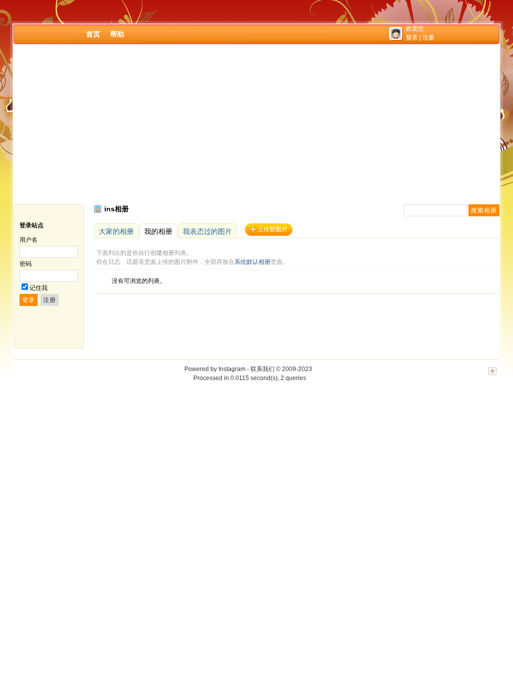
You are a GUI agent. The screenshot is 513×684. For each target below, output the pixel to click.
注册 (428, 37)
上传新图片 (273, 229)
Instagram (231, 369)
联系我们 (262, 369)
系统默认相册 (252, 261)
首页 (93, 34)
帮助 (117, 34)
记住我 (39, 287)
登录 (412, 37)
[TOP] (492, 376)
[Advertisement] (256, 124)
